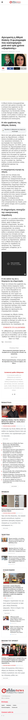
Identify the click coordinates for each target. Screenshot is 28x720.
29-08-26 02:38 (20, 665)
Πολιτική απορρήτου (5, 707)
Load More (14, 486)
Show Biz (5, 416)
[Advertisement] (14, 20)
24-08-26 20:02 (13, 623)
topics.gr (7, 698)
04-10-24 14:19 (4, 51)
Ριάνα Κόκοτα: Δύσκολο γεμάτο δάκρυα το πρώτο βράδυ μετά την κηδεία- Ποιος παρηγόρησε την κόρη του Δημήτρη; (13, 451)
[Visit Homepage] (15, 2)
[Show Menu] (2, 2)
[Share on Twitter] (17, 68)
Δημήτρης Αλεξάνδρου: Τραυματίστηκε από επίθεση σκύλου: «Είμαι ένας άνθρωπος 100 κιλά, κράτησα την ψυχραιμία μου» (14, 476)
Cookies (14, 705)
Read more (6, 438)
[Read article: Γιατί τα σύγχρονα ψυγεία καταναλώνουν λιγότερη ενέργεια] (14, 501)
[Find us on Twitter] (3, 716)
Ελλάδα (4, 505)
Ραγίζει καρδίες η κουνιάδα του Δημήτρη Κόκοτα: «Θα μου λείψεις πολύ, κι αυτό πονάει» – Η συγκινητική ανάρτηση (13, 456)
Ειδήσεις (6, 582)
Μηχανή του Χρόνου (8, 654)
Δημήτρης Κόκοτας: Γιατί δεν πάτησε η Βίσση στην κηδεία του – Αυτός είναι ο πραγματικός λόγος (13, 421)
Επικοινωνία (14, 707)
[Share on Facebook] (10, 68)
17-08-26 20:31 (20, 513)
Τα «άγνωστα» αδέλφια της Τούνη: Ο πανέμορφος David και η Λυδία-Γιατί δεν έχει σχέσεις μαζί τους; (14, 481)
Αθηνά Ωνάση (8, 341)
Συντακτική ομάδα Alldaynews (14, 372)
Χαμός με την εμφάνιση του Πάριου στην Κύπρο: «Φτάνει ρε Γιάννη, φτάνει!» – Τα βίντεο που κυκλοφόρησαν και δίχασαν (13, 461)
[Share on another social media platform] (23, 68)
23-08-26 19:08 (13, 634)
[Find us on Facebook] (1, 716)
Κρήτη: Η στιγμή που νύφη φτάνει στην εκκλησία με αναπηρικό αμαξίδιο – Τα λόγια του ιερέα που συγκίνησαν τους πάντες (17, 629)
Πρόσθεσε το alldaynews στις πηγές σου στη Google (15, 130)
